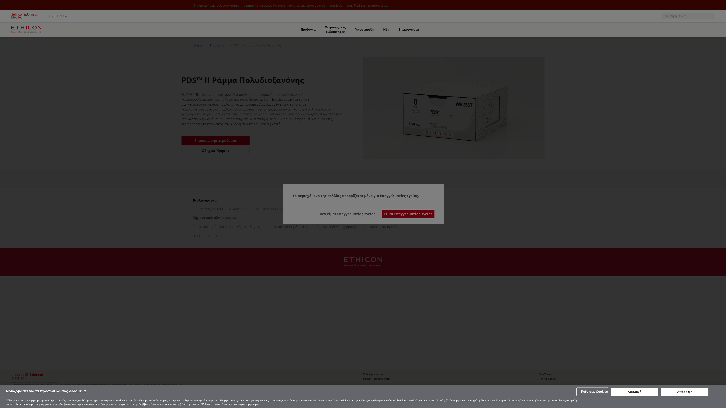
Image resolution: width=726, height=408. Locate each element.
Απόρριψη (684, 391)
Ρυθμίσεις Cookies (594, 391)
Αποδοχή (634, 391)
